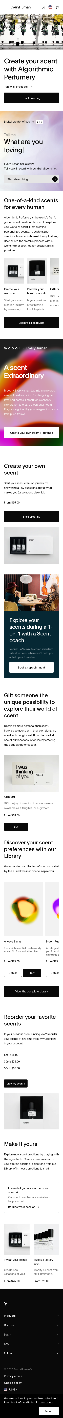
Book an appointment (31, 667)
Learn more (46, 1402)
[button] (32, 973)
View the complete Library (31, 991)
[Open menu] (5, 7)
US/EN (13, 1389)
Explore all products (31, 322)
